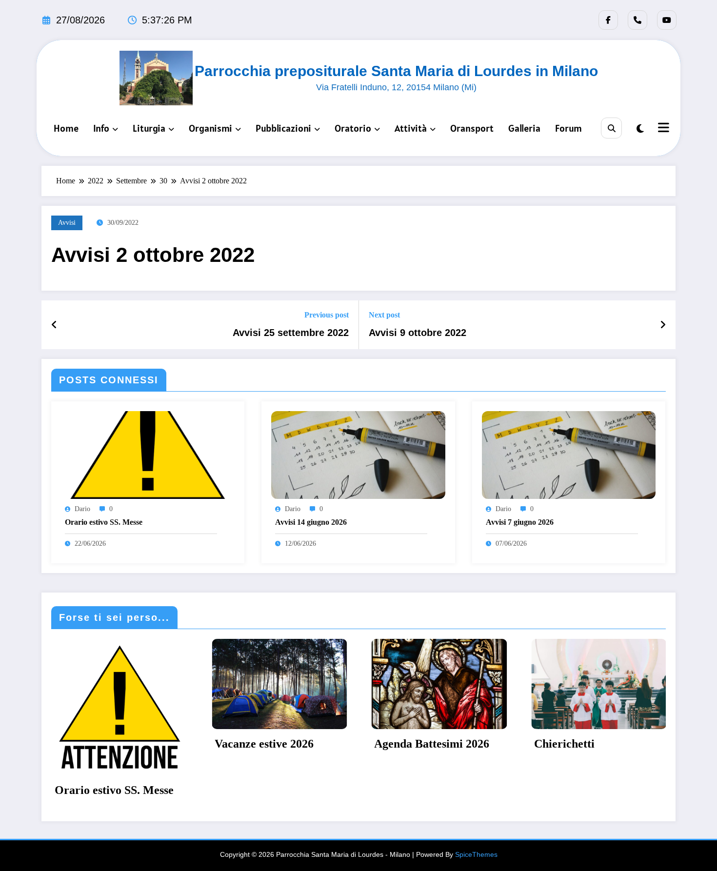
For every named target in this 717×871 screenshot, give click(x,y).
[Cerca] (611, 128)
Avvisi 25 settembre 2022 (291, 332)
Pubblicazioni (283, 128)
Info (101, 128)
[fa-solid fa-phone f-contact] (637, 20)
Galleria (524, 128)
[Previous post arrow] (54, 325)
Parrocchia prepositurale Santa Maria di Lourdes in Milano (396, 71)
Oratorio (353, 128)
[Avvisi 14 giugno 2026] (358, 454)
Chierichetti (455, 743)
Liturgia (149, 128)
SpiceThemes (476, 808)
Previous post (326, 315)
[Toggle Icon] (662, 128)
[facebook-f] (608, 20)
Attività (411, 128)
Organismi (210, 128)
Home (66, 128)
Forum (568, 128)
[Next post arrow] (663, 325)
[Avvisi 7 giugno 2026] (569, 454)
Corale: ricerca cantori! (645, 743)
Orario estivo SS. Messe (103, 522)
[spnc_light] (640, 128)
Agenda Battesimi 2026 (322, 743)
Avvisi (67, 222)
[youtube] (667, 20)
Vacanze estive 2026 (155, 743)
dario (82, 509)
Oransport (472, 128)
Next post (384, 315)
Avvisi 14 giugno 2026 (311, 522)
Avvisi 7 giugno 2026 (520, 522)
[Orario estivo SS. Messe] (148, 454)
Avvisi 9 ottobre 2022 (417, 332)
